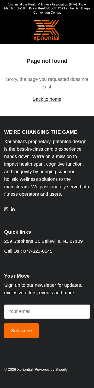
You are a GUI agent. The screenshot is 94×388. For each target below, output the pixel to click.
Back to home (47, 99)
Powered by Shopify (51, 369)
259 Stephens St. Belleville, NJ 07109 (43, 241)
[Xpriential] (47, 31)
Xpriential (25, 369)
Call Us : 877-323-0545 (28, 251)
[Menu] (5, 31)
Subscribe (21, 330)
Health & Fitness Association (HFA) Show (57, 4)
